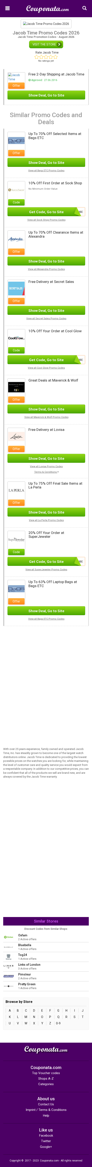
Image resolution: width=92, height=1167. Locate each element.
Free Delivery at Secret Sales (51, 282)
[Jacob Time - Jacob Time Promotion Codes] (16, 77)
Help (46, 1115)
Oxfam (22, 935)
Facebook (46, 1135)
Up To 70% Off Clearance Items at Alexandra (55, 234)
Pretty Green (27, 984)
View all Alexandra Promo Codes (46, 269)
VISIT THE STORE (45, 44)
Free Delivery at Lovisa (46, 429)
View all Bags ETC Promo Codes (46, 170)
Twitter (46, 1141)
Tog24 (22, 955)
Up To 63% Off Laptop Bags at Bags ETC (52, 584)
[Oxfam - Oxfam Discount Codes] (8, 937)
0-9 (58, 1023)
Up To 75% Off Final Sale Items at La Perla (55, 485)
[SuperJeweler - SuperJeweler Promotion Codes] (16, 539)
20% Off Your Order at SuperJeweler (46, 535)
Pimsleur (24, 974)
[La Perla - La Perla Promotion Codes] (16, 490)
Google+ (46, 1147)
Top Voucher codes (46, 1073)
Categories (46, 1084)
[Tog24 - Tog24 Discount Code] (8, 956)
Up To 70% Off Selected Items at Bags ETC (54, 136)
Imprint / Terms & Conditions (46, 1110)
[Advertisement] (46, 655)
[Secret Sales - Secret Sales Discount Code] (16, 288)
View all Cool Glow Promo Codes (46, 367)
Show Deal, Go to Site (46, 95)
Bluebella (24, 945)
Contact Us (46, 1104)
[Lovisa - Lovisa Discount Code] (16, 436)
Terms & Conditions (45, 472)
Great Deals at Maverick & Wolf (53, 380)
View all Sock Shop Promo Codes (46, 220)
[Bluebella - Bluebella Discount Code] (8, 946)
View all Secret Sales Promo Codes (46, 318)
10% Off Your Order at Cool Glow (55, 331)
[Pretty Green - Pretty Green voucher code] (8, 986)
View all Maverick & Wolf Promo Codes (46, 417)
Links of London (29, 964)
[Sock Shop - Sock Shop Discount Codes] (16, 189)
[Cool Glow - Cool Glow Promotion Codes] (16, 337)
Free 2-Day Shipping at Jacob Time (56, 74)
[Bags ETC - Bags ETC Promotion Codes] (16, 140)
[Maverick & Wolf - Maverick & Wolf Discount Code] (16, 387)
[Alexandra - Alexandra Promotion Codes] (16, 239)
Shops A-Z (46, 1078)
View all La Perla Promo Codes (46, 520)
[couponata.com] (47, 7)
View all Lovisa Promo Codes (46, 466)
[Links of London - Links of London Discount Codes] (8, 966)
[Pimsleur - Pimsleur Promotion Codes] (8, 976)
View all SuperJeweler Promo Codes (46, 569)
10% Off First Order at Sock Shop (55, 183)
